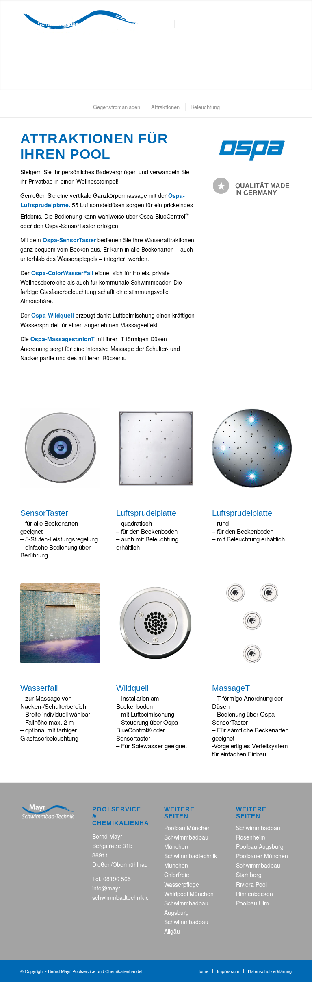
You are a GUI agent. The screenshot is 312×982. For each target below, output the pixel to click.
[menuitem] (26, 24)
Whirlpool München (189, 894)
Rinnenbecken (254, 894)
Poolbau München (187, 828)
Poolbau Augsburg (260, 846)
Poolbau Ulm (252, 903)
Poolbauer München (262, 856)
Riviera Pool (251, 884)
